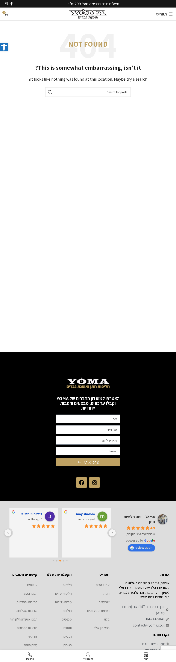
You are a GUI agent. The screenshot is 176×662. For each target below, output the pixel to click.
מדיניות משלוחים (26, 610)
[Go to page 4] (53, 560)
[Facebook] (81, 482)
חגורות (67, 645)
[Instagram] (94, 482)
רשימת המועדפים (98, 610)
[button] (4, 47)
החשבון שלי (101, 628)
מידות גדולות (63, 602)
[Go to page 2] (60, 561)
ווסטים (68, 628)
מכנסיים (67, 619)
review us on (143, 547)
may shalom (85, 514)
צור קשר (104, 602)
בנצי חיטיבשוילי (31, 514)
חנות (106, 593)
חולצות (67, 610)
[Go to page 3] (57, 561)
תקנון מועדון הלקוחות (23, 619)
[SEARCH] (50, 92)
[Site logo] (88, 13)
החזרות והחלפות (27, 602)
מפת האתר (30, 645)
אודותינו (32, 585)
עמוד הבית (102, 585)
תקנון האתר (30, 593)
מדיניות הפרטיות (27, 628)
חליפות (67, 585)
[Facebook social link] (11, 3)
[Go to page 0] (66, 560)
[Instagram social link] (6, 3)
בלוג (106, 619)
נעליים (68, 636)
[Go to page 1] (63, 561)
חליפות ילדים (63, 593)
